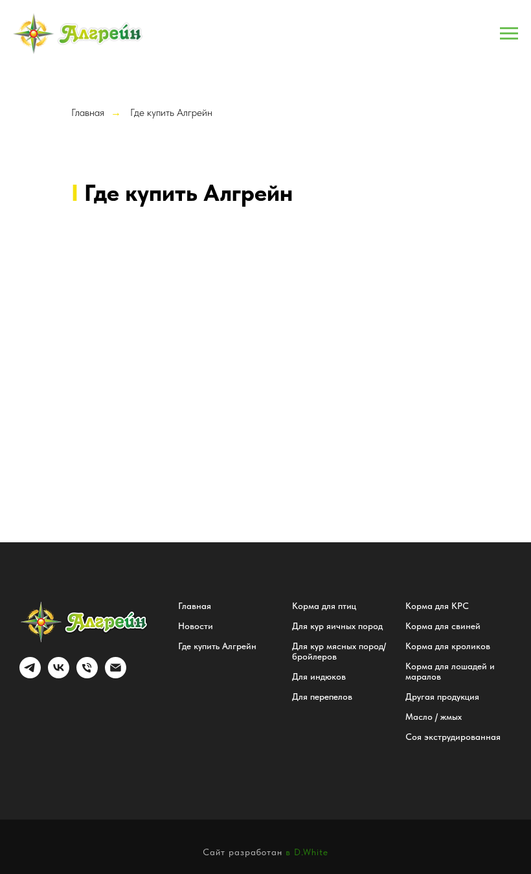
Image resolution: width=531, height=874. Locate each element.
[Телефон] (87, 674)
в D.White (307, 852)
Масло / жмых (433, 716)
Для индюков (319, 676)
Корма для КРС (437, 606)
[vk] (58, 674)
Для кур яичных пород (337, 626)
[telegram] (30, 674)
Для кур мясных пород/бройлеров (339, 651)
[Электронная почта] (115, 674)
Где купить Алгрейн (171, 112)
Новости (195, 626)
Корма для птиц (324, 606)
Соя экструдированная (453, 736)
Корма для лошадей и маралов (450, 671)
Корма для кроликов (447, 646)
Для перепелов (322, 696)
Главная (87, 112)
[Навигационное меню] (509, 33)
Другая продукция (442, 696)
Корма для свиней (442, 626)
